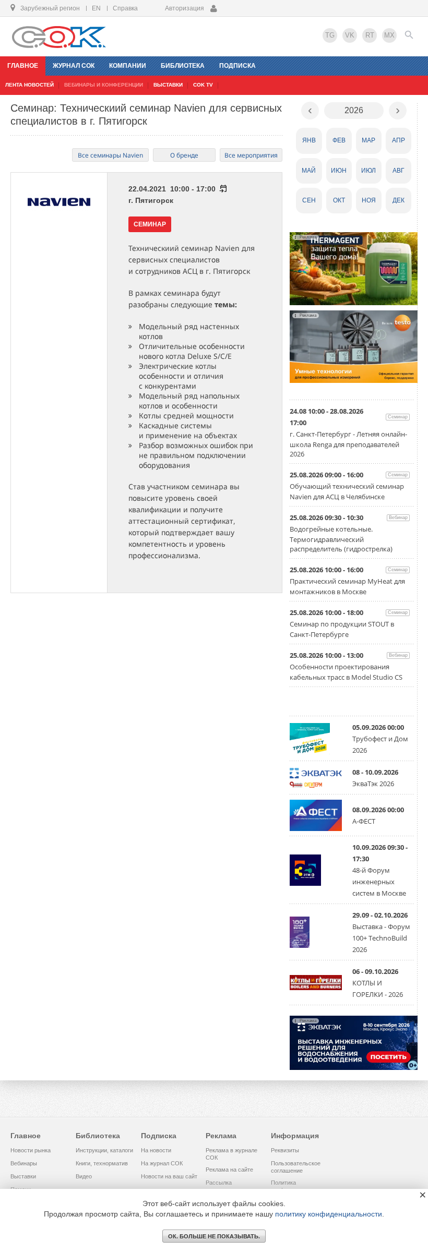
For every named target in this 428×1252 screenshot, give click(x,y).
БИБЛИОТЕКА (183, 65)
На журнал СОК (162, 1163)
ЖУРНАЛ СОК (73, 65)
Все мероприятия (251, 155)
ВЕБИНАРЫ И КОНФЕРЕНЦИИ (103, 85)
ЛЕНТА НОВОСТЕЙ (29, 85)
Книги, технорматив (102, 1163)
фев (339, 140)
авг (399, 170)
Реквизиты (285, 1150)
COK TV (203, 85)
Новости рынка (30, 1150)
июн (339, 170)
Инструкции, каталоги (104, 1150)
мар (368, 140)
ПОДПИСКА (237, 65)
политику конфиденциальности (328, 1214)
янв (309, 140)
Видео (84, 1176)
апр (398, 140)
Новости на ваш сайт (169, 1176)
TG (330, 35)
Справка (125, 8)
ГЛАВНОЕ (22, 65)
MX (389, 35)
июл (368, 170)
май (309, 170)
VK (349, 35)
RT (369, 35)
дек (399, 200)
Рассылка (219, 1182)
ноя (369, 200)
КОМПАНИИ (127, 65)
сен (309, 200)
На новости (156, 1150)
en (96, 8)
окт (339, 200)
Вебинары (23, 1163)
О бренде (184, 155)
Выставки (23, 1176)
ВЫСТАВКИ (168, 85)
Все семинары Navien (110, 155)
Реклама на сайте (229, 1169)
